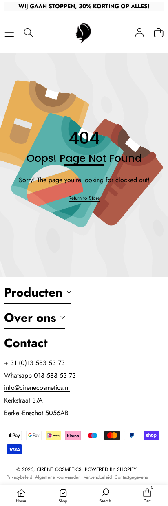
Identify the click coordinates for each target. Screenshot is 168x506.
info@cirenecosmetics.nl (37, 387)
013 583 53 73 (55, 375)
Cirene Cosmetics (59, 469)
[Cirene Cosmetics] (83, 32)
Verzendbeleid (98, 477)
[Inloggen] (139, 32)
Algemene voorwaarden (58, 477)
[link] (84, 198)
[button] (158, 32)
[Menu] (9, 32)
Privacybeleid (19, 477)
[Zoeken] (28, 32)
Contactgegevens (131, 477)
